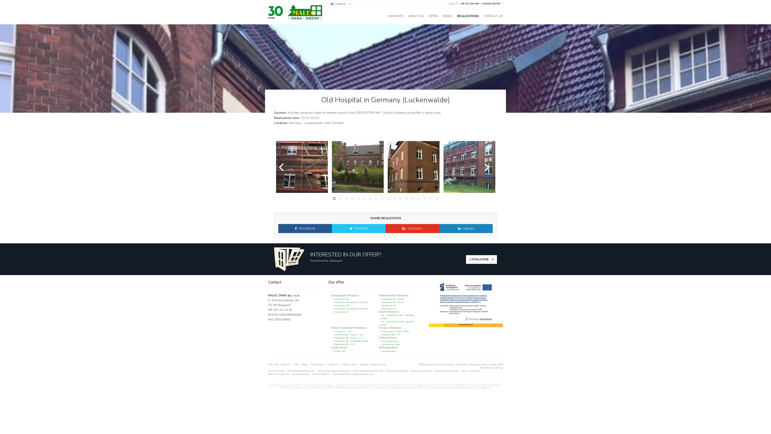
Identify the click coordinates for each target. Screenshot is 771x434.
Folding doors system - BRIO (395, 331)
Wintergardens (389, 351)
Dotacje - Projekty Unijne (373, 364)
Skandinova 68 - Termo (392, 302)
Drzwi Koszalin (276, 371)
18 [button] (437, 199)
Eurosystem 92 (342, 312)
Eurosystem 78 (342, 305)
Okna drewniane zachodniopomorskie (352, 374)
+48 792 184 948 (469, 3)
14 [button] (413, 199)
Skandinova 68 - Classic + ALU (349, 334)
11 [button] (395, 199)
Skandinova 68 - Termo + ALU (349, 338)
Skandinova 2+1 (389, 308)
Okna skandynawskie (447, 371)
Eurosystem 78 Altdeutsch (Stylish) (351, 308)
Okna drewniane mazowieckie (334, 371)
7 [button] (370, 199)
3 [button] (346, 199)
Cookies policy (349, 364)
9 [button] (382, 199)
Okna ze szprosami (278, 374)
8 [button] (376, 199)
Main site (395, 16)
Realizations (468, 16)
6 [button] (364, 199)
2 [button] (340, 199)
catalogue (479, 259)
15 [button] (419, 199)
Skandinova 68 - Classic (393, 299)
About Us (416, 16)
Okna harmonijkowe (396, 371)
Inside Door (340, 351)
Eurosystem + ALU (343, 331)
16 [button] (425, 199)
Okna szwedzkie (470, 371)
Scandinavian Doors (391, 344)
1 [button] (334, 199)
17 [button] (431, 199)
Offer (433, 16)
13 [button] (407, 199)
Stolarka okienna (321, 374)
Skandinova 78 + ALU (345, 344)
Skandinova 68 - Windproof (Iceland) (351, 341)
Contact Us (493, 16)
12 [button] (401, 199)
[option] (302, 167)
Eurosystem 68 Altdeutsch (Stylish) (351, 302)
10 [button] (389, 199)
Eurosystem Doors (390, 341)
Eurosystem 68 (342, 299)
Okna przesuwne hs (421, 371)
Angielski (341, 3)
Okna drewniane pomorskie (368, 371)
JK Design (497, 367)
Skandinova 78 (388, 305)
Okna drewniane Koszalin (301, 371)
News (447, 16)
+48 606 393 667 (491, 3)
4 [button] (352, 199)
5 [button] (358, 199)
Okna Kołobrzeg (300, 374)
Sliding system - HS (391, 334)
